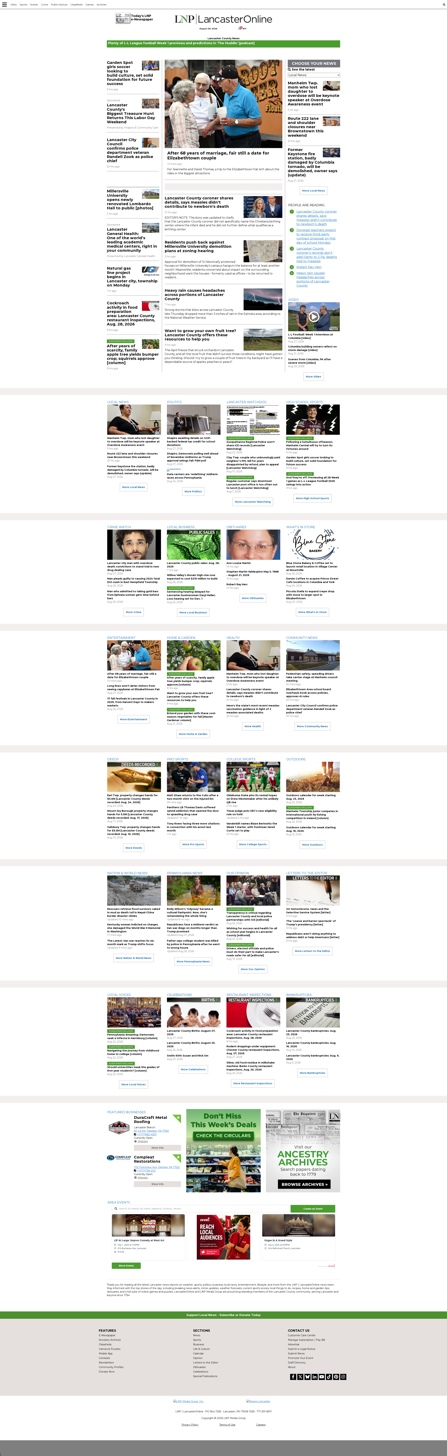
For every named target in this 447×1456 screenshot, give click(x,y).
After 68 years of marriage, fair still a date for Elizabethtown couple (218, 155)
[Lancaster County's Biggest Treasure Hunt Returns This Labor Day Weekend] (150, 103)
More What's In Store (312, 612)
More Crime (133, 612)
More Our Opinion (253, 969)
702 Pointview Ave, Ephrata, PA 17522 (157, 1167)
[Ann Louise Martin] (253, 545)
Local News (118, 402)
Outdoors (296, 759)
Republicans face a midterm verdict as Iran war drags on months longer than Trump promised (192, 928)
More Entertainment (133, 719)
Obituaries (236, 527)
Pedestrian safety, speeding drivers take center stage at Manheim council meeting (311, 677)
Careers (261, 1424)
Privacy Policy (190, 1424)
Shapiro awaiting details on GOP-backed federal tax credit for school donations (191, 442)
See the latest (303, 69)
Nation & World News (127, 873)
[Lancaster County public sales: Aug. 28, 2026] (194, 545)
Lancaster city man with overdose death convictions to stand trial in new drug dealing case (133, 567)
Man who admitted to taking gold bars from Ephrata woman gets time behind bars (133, 595)
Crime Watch (119, 527)
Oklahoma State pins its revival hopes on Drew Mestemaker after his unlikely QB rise (252, 799)
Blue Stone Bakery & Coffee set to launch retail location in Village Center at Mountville (312, 567)
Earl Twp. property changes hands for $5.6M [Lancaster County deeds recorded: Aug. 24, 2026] (132, 799)
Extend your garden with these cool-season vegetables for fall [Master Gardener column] (191, 717)
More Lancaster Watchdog (253, 501)
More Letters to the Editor (312, 951)
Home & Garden (181, 638)
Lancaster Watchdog (247, 402)
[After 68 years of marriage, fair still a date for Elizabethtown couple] (223, 104)
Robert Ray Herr (309, 267)
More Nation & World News (133, 958)
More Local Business (193, 612)
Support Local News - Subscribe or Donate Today (223, 1315)
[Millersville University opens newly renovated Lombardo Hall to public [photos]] (150, 194)
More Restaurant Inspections (252, 1083)
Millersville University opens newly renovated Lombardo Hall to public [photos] (130, 199)
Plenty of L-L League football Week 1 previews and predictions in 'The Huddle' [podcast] (181, 43)
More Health (253, 726)
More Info (158, 1147)
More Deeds (134, 847)
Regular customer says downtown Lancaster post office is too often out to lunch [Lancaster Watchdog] (251, 484)
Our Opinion (238, 873)
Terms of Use (227, 1424)
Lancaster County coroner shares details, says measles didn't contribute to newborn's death (199, 202)
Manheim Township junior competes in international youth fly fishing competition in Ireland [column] (312, 815)
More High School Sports (312, 498)
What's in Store (300, 527)
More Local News (313, 190)
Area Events (118, 1202)
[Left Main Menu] (4, 4)
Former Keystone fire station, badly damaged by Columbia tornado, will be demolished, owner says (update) (312, 162)
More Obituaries (253, 598)
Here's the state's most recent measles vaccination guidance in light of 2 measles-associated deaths (252, 709)
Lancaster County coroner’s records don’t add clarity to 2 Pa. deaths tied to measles (316, 255)
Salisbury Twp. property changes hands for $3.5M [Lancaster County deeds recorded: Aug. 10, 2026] (133, 831)
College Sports (241, 759)
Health (233, 638)
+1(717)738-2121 (146, 1170)
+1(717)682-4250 (147, 1134)
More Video (313, 376)
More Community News (312, 726)
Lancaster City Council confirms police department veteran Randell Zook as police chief (130, 150)
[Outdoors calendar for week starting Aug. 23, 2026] (313, 777)
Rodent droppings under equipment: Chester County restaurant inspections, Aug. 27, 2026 (253, 1050)
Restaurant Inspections (249, 995)
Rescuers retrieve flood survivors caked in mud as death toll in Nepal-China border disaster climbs (133, 912)
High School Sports (304, 402)
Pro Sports (177, 759)
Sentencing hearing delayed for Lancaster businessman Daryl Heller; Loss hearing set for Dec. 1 (191, 595)
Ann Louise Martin (238, 563)
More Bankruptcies (312, 1072)
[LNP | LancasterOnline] (224, 19)
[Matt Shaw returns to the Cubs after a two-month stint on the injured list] (194, 777)
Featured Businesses (126, 1112)
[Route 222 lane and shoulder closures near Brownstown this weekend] (331, 121)
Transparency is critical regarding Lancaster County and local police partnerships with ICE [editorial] (249, 916)
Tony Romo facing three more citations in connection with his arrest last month (193, 827)
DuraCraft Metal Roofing (150, 1119)
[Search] (444, 4)
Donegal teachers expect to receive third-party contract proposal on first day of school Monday (316, 236)
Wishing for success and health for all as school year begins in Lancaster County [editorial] (251, 932)
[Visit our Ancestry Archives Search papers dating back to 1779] (303, 1150)
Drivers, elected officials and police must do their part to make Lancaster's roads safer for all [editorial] (252, 952)
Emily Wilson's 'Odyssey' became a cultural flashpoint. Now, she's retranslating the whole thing (190, 912)
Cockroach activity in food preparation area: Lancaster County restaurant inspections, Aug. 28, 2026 (131, 314)
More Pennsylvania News (193, 961)
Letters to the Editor (306, 873)
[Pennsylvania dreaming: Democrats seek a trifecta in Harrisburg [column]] (134, 1012)
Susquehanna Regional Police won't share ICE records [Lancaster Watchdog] (250, 445)
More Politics (193, 491)
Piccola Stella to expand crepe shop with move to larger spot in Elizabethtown (310, 595)
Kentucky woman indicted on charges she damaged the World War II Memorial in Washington (133, 928)
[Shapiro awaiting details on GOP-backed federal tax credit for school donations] (194, 420)
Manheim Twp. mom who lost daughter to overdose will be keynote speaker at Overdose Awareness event (313, 94)
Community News (302, 638)
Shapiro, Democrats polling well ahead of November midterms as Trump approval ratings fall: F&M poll (192, 457)
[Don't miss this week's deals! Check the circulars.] (223, 1150)
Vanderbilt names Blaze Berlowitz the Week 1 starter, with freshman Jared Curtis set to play (251, 827)
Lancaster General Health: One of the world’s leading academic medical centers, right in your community (132, 240)
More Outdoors (312, 844)
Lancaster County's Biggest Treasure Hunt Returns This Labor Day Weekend (131, 113)
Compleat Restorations (147, 1159)
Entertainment (121, 638)
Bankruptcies (299, 995)
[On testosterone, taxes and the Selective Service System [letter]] (313, 890)
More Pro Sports (193, 844)
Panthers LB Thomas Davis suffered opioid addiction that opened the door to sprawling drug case (193, 811)
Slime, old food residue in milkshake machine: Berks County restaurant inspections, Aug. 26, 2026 (250, 1066)
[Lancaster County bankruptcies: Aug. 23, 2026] (313, 1012)
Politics (174, 402)
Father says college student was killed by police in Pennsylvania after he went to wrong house (193, 944)
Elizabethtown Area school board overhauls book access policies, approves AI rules (308, 693)
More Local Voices (134, 1084)
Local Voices (119, 995)
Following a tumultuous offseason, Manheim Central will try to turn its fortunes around (309, 445)
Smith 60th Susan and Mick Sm (187, 1055)
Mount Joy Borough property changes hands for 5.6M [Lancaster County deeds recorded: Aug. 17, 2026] (132, 814)
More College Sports (253, 844)
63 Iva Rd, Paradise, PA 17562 (151, 1130)
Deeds (113, 759)
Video (293, 300)
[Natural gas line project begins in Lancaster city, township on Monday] (150, 271)
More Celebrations (193, 1069)
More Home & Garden (193, 734)
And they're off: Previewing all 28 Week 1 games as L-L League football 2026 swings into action (312, 481)
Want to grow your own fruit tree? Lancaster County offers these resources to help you (200, 335)
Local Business (181, 527)
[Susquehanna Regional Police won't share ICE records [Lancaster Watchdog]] (253, 420)
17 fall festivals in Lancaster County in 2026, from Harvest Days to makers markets (132, 702)
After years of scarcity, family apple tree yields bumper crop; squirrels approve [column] (133, 354)
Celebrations (179, 995)
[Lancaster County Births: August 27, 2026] (194, 1012)
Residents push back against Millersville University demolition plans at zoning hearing (198, 246)
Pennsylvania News (185, 873)
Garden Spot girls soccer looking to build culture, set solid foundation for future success (130, 73)
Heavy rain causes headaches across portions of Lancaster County (195, 294)
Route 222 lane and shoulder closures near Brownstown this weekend (306, 127)
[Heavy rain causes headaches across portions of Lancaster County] (263, 299)
